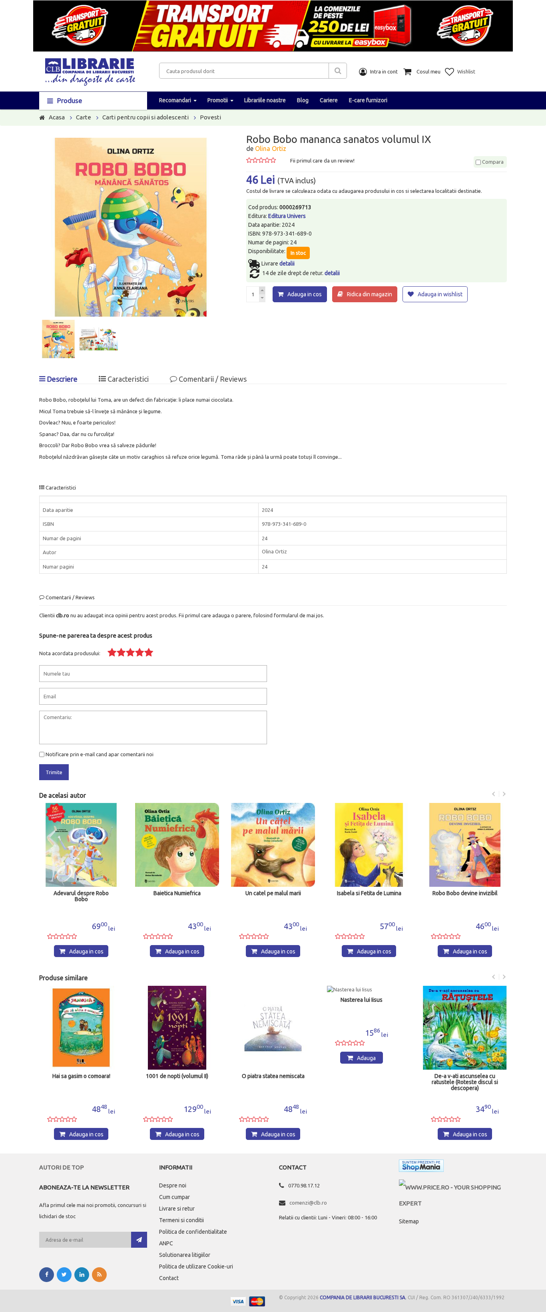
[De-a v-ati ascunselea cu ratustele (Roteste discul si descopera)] (465, 1028)
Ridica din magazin (369, 294)
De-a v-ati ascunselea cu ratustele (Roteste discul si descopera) (465, 1082)
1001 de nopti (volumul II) (177, 1076)
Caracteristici (127, 379)
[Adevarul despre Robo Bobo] (81, 845)
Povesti (210, 117)
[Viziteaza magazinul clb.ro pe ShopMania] (421, 1167)
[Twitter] (64, 1274)
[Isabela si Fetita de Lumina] (369, 845)
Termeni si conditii (181, 1220)
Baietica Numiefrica (177, 893)
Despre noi (172, 1185)
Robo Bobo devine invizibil (465, 893)
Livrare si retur (177, 1208)
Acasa (57, 117)
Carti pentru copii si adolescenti (145, 117)
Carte (83, 117)
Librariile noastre (265, 100)
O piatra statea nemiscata (273, 1076)
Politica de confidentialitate (193, 1232)
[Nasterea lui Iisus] (361, 989)
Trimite (54, 772)
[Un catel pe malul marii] (273, 845)
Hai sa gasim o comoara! (81, 1076)
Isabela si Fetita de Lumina (369, 893)
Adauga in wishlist (440, 294)
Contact (169, 1278)
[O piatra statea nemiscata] (273, 1028)
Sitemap (409, 1221)
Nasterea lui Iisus (362, 1000)
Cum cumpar (174, 1197)
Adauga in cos (304, 294)
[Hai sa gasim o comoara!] (81, 1028)
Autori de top (61, 1167)
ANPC (166, 1243)
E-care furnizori (368, 100)
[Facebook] (46, 1274)
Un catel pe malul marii (273, 893)
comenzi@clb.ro (308, 1202)
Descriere (61, 379)
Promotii (217, 100)
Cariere (329, 100)
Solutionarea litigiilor (184, 1255)
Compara (492, 161)
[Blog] (99, 1274)
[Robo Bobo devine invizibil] (465, 845)
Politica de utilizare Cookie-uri (196, 1266)
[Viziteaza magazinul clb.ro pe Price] (453, 1187)
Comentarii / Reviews (212, 379)
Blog (303, 100)
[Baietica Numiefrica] (177, 845)
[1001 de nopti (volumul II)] (177, 1028)
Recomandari (175, 100)
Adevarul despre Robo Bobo (81, 896)
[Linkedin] (81, 1274)
